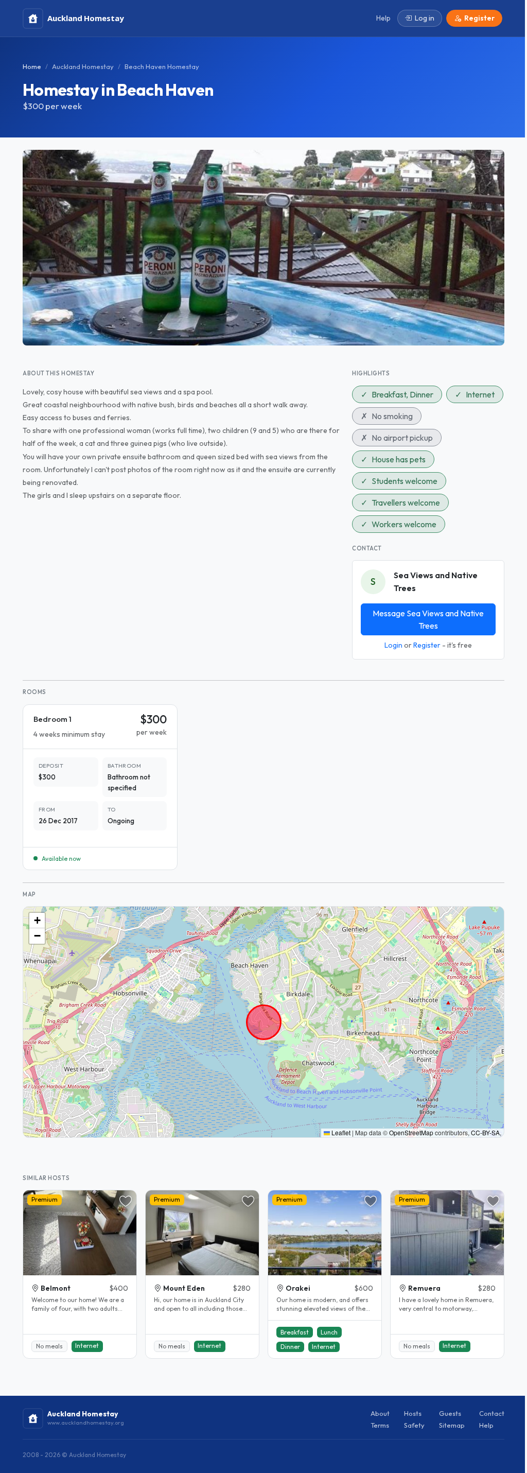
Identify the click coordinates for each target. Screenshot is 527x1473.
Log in (424, 18)
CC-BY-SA (485, 1132)
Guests (450, 1413)
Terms (380, 1425)
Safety (414, 1425)
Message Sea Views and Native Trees (428, 619)
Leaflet (340, 1132)
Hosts (412, 1413)
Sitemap (452, 1425)
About (380, 1413)
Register (427, 645)
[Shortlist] (125, 1201)
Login (393, 645)
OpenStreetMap (411, 1132)
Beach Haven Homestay (162, 66)
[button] (37, 920)
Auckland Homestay (83, 66)
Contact (491, 1413)
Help (486, 1425)
